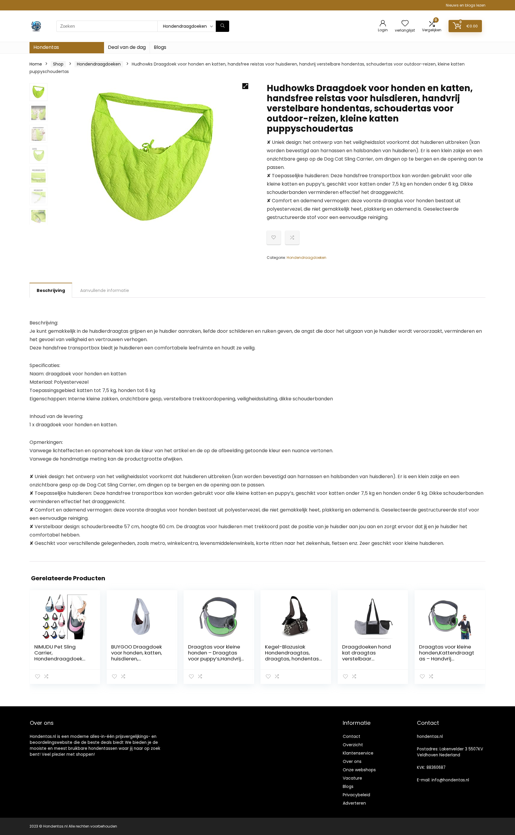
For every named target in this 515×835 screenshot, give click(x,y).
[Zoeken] (222, 26)
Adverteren (354, 803)
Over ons (352, 761)
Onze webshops (359, 770)
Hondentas (46, 47)
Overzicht (353, 745)
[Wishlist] (405, 24)
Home (36, 64)
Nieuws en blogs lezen (465, 5)
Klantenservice (358, 753)
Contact (351, 736)
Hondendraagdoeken (99, 64)
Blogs (160, 47)
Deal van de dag (127, 47)
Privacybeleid (356, 795)
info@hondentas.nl (450, 780)
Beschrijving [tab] (51, 290)
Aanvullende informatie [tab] (104, 290)
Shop (58, 64)
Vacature (352, 778)
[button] (245, 86)
